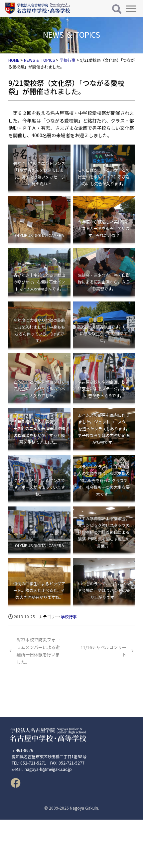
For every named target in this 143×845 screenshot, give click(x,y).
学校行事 (69, 616)
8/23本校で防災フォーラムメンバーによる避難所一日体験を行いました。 (38, 650)
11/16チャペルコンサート (103, 651)
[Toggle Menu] (131, 8)
